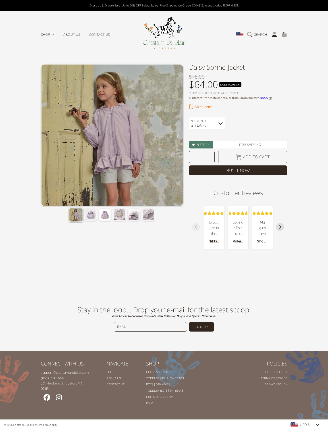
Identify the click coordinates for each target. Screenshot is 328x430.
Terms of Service (274, 378)
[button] (258, 35)
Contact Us (116, 384)
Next (178, 135)
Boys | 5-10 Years (158, 384)
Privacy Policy (276, 384)
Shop (46, 34)
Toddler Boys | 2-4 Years (164, 390)
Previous (46, 135)
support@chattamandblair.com (65, 372)
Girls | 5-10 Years (158, 372)
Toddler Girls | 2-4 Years (165, 378)
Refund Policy (276, 372)
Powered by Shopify (45, 424)
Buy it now (238, 170)
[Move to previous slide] (196, 227)
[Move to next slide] (280, 227)
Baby (149, 403)
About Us (114, 378)
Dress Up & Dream (159, 397)
